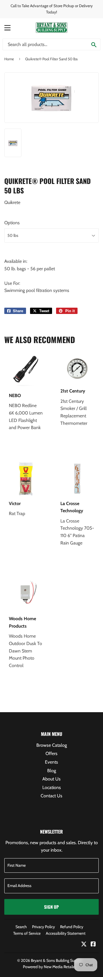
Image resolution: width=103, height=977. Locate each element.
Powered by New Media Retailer (49, 966)
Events (51, 762)
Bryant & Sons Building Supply (56, 960)
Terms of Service (27, 933)
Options (12, 222)
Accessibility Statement (66, 933)
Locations (51, 787)
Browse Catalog (51, 745)
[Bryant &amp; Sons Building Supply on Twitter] (84, 944)
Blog (51, 770)
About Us (51, 779)
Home (9, 59)
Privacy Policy (43, 926)
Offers (51, 753)
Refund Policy (71, 926)
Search (21, 926)
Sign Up (51, 907)
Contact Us (51, 795)
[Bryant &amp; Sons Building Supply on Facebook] (93, 944)
